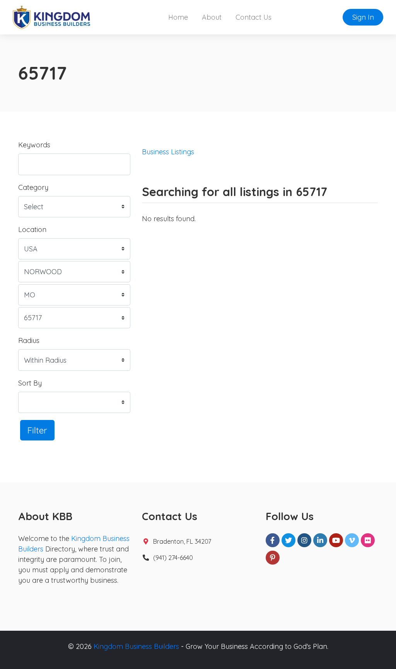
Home (178, 17)
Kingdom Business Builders (136, 646)
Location (32, 229)
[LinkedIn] (320, 540)
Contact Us (253, 17)
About (212, 17)
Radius (28, 340)
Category (33, 187)
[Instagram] (304, 540)
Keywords (34, 144)
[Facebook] (273, 540)
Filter (37, 430)
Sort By (30, 383)
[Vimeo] (352, 540)
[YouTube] (336, 540)
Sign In (363, 17)
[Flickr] (368, 540)
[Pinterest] (273, 558)
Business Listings (168, 151)
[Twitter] (288, 540)
